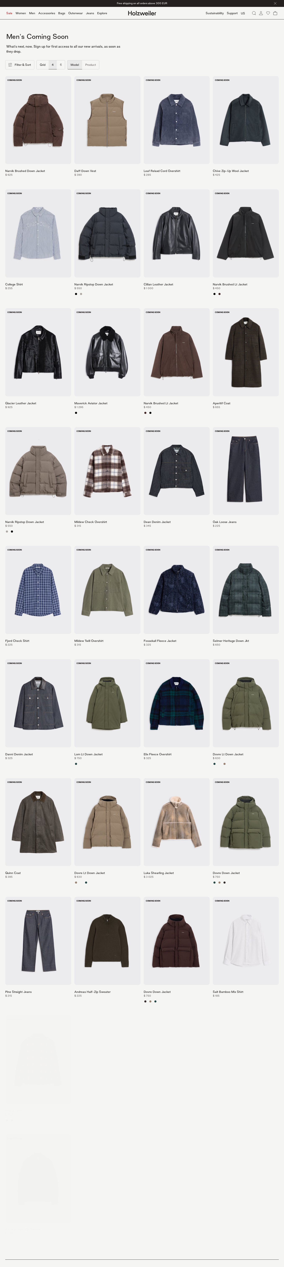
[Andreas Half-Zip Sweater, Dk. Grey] (81, 1001)
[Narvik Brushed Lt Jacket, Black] (214, 294)
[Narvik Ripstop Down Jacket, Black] (76, 294)
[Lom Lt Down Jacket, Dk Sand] (81, 764)
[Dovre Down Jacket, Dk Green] (214, 882)
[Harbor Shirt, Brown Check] (7, 1120)
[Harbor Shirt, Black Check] (12, 1120)
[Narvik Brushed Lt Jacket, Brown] (219, 294)
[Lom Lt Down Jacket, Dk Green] (76, 764)
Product (90, 64)
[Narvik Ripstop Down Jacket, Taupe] (81, 294)
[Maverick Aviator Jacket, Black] (76, 413)
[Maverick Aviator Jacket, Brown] (81, 413)
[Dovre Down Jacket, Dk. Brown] (224, 882)
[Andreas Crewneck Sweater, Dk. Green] (76, 1239)
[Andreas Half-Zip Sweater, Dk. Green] (76, 1001)
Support (232, 13)
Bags (61, 13)
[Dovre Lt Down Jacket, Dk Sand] (224, 764)
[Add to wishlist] (67, 80)
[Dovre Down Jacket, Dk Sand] (219, 882)
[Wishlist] (268, 13)
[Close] (275, 3)
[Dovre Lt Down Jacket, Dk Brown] (219, 764)
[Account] (260, 13)
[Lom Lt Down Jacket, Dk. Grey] (86, 764)
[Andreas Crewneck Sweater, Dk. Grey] (81, 1239)
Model (75, 64)
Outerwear (75, 13)
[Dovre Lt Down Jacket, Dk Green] (214, 764)
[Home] (142, 13)
